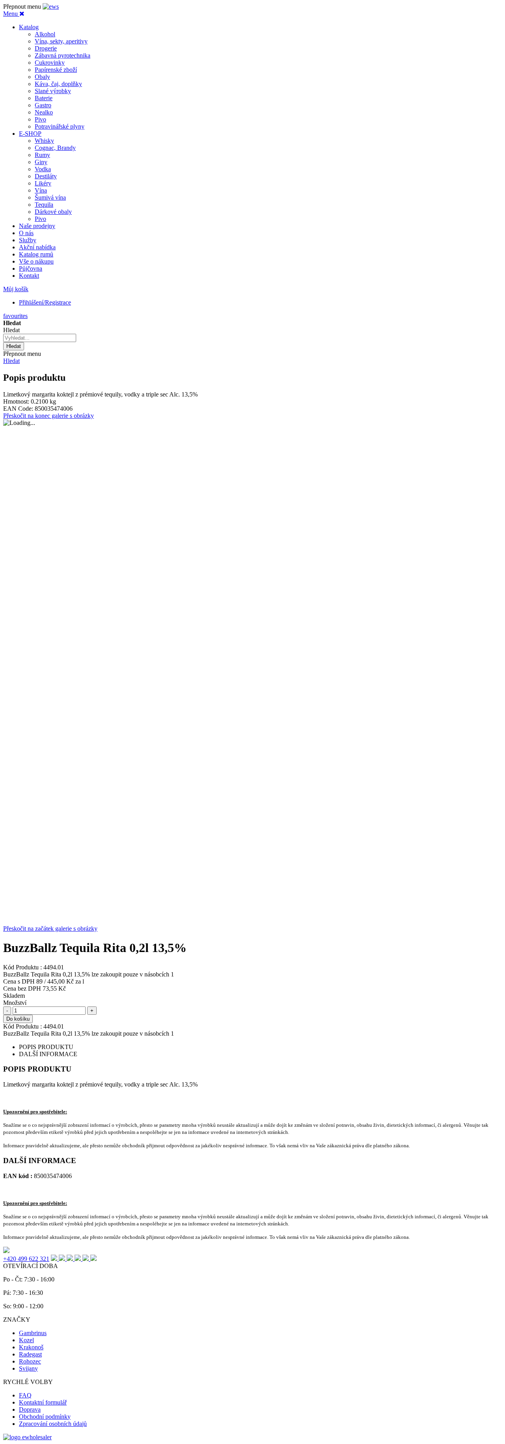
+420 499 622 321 (26, 1258)
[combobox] (39, 338)
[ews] (51, 6)
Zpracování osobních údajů (53, 1423)
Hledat (11, 360)
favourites (15, 315)
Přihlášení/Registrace (45, 302)
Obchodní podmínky (45, 1416)
